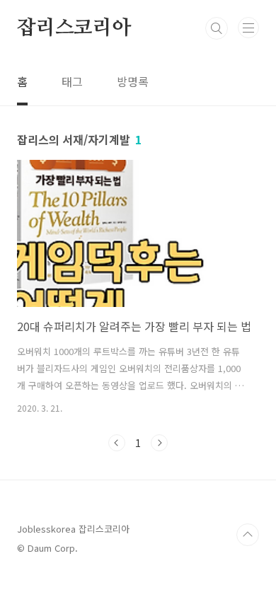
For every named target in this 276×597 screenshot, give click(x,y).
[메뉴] (248, 27)
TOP (247, 534)
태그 (72, 81)
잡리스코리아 (74, 28)
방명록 (133, 81)
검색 (216, 28)
